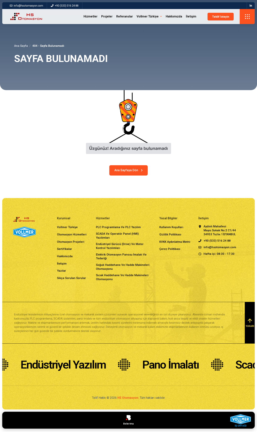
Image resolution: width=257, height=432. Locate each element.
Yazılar (61, 270)
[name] (251, 5)
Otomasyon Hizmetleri (72, 234)
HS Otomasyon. (128, 398)
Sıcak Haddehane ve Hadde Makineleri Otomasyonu (122, 277)
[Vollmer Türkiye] (240, 420)
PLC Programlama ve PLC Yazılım (118, 227)
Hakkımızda (174, 16)
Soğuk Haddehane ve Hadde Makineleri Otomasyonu (122, 267)
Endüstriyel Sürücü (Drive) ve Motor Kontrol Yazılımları (120, 246)
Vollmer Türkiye (148, 16)
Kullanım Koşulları (171, 227)
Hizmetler (90, 16)
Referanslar (124, 16)
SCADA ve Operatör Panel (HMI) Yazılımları (117, 235)
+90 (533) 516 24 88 (66, 5)
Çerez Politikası (169, 249)
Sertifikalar (64, 249)
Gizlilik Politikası (170, 234)
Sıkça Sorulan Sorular (71, 278)
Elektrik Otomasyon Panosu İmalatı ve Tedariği (121, 256)
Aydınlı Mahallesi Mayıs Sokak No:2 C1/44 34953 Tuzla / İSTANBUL (220, 230)
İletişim (191, 16)
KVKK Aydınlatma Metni (174, 242)
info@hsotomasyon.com (28, 5)
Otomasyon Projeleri (70, 242)
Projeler (107, 16)
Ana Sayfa (21, 45)
